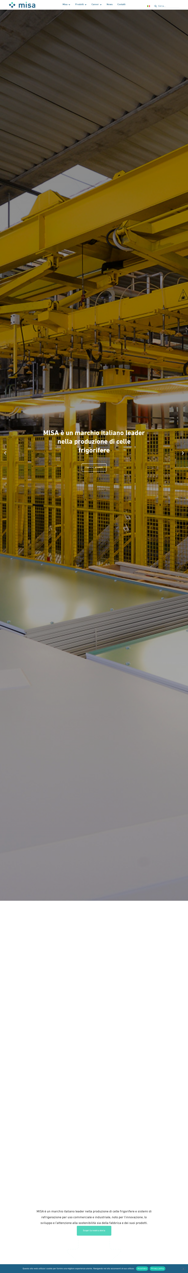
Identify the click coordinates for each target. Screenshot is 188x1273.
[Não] (183, 1268)
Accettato (142, 1268)
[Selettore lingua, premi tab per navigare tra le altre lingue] (149, 6)
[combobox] (167, 6)
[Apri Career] (101, 5)
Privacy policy (157, 1268)
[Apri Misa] (69, 5)
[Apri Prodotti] (85, 5)
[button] (5, 453)
